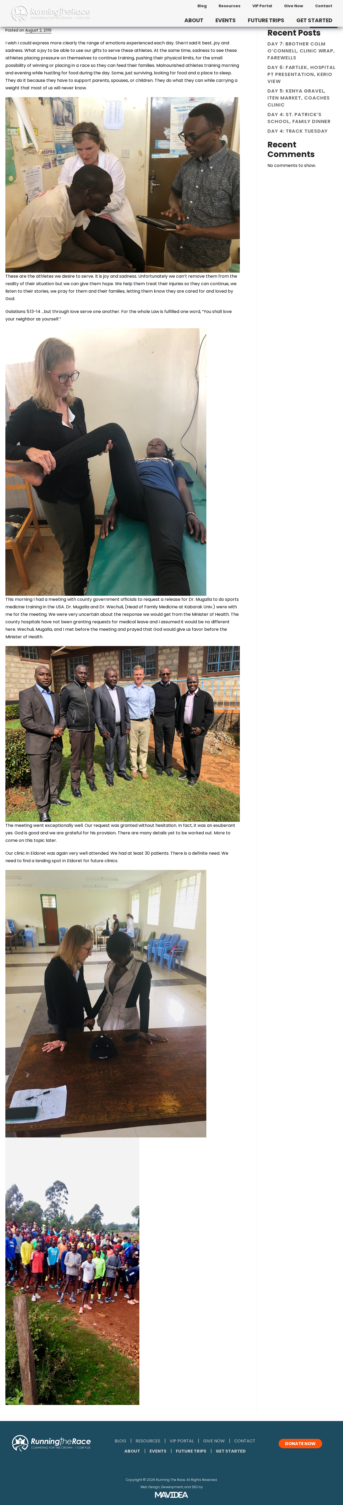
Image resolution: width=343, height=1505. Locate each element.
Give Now (293, 6)
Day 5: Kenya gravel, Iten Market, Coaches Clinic (298, 97)
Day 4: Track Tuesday (297, 131)
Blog (202, 6)
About (132, 1451)
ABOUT (193, 20)
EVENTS (225, 20)
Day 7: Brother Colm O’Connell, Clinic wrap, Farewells (301, 50)
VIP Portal (262, 6)
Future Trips (191, 1451)
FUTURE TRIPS (266, 20)
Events (158, 1451)
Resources (229, 6)
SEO (195, 1487)
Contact (323, 6)
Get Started (231, 1451)
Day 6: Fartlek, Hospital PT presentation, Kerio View (301, 74)
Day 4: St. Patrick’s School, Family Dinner (299, 118)
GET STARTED (314, 20)
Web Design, (150, 1487)
